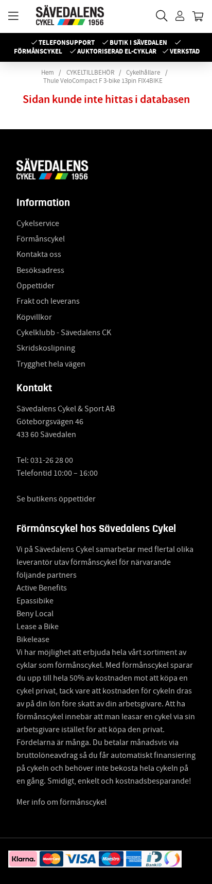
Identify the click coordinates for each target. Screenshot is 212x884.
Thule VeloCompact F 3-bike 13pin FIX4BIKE (103, 81)
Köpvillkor (34, 317)
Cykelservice (37, 223)
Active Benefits (41, 588)
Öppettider (35, 286)
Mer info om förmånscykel (61, 802)
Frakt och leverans (48, 301)
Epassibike (35, 601)
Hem (47, 72)
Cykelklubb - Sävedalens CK (63, 332)
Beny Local (35, 614)
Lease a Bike (37, 626)
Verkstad (185, 51)
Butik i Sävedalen (138, 42)
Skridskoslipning (45, 348)
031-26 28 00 (51, 460)
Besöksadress (40, 270)
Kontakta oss (38, 254)
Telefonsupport (67, 42)
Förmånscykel (38, 51)
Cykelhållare (143, 72)
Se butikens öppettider (56, 499)
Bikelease (32, 639)
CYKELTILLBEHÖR (90, 72)
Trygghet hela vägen (50, 364)
